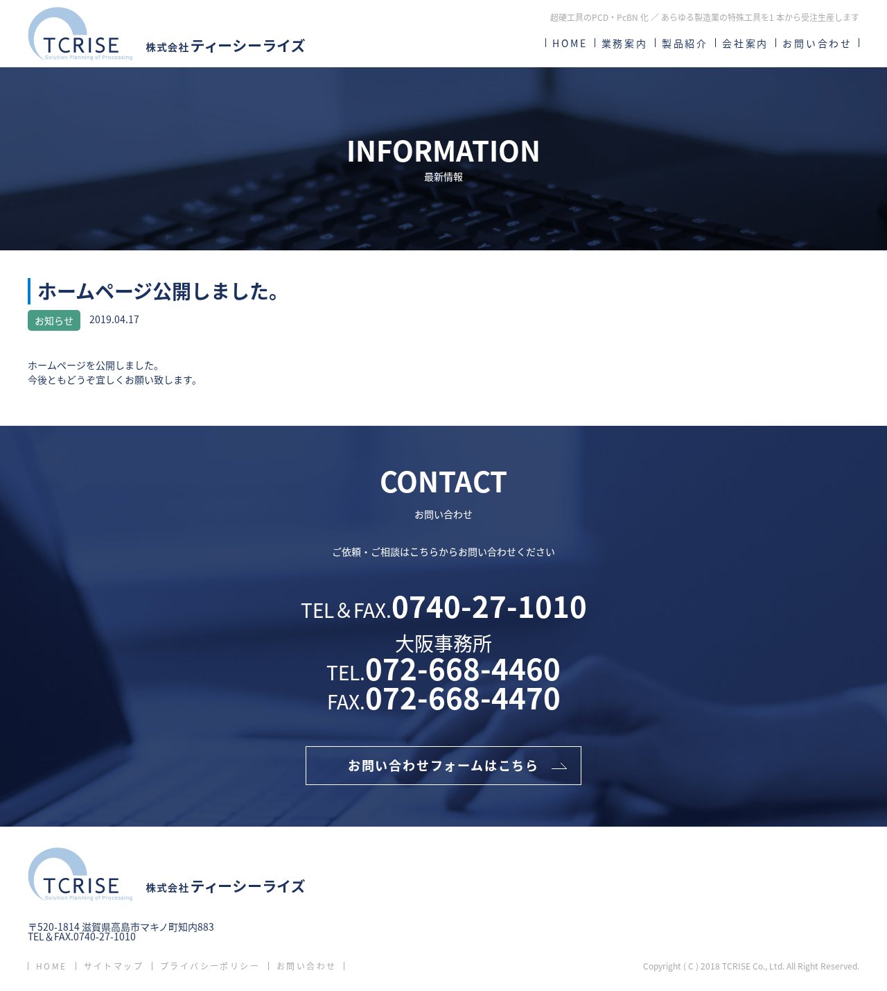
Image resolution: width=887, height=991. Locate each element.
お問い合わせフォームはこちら (443, 765)
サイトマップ (113, 966)
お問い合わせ (817, 43)
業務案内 (624, 43)
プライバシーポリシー (210, 966)
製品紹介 (685, 43)
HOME (569, 43)
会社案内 (745, 43)
